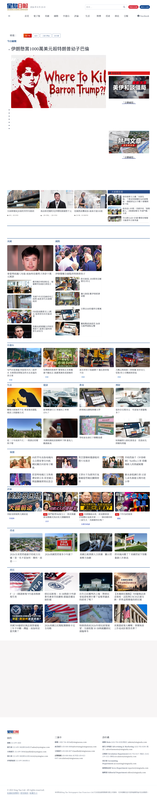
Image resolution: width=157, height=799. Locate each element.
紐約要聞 (15, 215)
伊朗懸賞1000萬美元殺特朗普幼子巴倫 (50, 48)
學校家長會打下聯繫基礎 (90, 437)
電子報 (37, 16)
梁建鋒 (11, 518)
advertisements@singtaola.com (119, 749)
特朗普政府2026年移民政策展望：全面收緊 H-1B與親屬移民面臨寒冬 (95, 628)
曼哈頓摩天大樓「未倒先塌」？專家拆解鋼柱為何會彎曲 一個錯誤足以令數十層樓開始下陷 (135, 200)
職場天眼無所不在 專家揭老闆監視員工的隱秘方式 (22, 411)
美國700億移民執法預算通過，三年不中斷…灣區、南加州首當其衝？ (25, 628)
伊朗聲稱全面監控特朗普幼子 (70, 273)
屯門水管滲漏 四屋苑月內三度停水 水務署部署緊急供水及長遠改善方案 (22, 372)
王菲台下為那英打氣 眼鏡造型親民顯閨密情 (88, 478)
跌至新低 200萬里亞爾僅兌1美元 (91, 280)
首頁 (27, 16)
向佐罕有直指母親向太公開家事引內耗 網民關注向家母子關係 (42, 462)
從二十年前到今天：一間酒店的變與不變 (22, 442)
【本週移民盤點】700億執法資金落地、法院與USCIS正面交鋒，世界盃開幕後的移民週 (130, 596)
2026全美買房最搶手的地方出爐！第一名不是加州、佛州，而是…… (26, 558)
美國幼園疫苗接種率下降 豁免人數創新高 (58, 442)
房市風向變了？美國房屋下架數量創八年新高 (131, 556)
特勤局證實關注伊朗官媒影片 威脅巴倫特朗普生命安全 (43, 328)
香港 (10, 380)
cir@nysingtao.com (40, 756)
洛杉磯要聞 (84, 215)
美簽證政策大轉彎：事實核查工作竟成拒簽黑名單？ (129, 627)
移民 (117, 16)
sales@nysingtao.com (41, 747)
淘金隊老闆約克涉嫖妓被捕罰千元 (56, 211)
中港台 (66, 16)
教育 (81, 385)
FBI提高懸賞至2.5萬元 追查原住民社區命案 (42, 313)
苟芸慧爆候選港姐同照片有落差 (88, 459)
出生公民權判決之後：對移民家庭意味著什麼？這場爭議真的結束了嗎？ (94, 596)
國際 (56, 16)
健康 (45, 385)
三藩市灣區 (45, 215)
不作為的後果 (124, 514)
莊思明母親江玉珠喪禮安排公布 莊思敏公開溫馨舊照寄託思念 (42, 478)
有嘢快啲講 (85, 524)
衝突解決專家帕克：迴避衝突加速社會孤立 (43, 282)
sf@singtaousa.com (78, 742)
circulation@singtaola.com (125, 756)
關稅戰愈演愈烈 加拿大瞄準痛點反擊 (90, 324)
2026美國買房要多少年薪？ (59, 554)
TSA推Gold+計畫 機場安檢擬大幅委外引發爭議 (135, 219)
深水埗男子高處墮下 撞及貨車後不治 (94, 371)
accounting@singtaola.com (125, 763)
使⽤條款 (24, 793)
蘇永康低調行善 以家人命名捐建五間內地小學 (135, 478)
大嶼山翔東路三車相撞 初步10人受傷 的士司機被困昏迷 (130, 371)
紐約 (10, 215)
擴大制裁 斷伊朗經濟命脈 (90, 294)
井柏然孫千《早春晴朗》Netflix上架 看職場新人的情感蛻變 (136, 461)
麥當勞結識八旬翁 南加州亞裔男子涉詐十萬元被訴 (29, 275)
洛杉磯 (78, 215)
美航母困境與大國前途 (17, 514)
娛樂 (99, 16)
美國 (47, 16)
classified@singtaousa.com (83, 751)
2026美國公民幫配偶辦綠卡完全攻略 (60, 627)
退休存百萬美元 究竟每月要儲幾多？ (131, 411)
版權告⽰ (33, 793)
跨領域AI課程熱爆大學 (89, 409)
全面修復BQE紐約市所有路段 (20, 211)
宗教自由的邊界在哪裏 (91, 308)
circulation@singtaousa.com (71, 758)
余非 (47, 521)
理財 (118, 385)
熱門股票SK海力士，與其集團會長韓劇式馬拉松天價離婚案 (59, 515)
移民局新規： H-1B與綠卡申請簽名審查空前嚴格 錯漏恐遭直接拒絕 (60, 596)
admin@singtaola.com (137, 742)
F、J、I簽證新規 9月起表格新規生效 (25, 595)
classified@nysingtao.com (35, 751)
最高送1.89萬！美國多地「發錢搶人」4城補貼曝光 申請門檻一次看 (136, 210)
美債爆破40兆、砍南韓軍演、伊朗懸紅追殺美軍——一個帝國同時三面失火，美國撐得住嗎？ (95, 517)
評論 (9, 489)
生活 (9, 385)
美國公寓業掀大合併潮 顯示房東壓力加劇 (96, 556)
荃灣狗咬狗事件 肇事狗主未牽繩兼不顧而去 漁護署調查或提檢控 (58, 371)
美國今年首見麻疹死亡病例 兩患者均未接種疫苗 (43, 298)
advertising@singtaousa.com (84, 746)
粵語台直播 (133, 7)
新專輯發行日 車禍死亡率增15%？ (56, 411)
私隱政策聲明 (13, 793)
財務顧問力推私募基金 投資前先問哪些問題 (131, 442)
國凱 (119, 518)
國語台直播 (145, 7)
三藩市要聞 (53, 215)
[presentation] (58, 81)
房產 (108, 16)
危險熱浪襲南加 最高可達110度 (88, 211)
